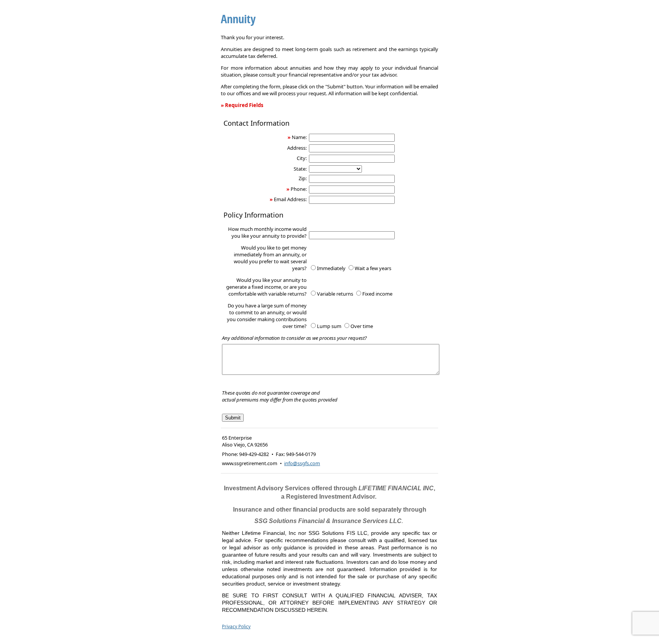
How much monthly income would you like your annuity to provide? (267, 232)
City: (302, 158)
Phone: (299, 189)
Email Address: (290, 199)
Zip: (303, 178)
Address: (297, 147)
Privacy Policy (236, 626)
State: (300, 168)
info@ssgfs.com (302, 463)
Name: (299, 137)
